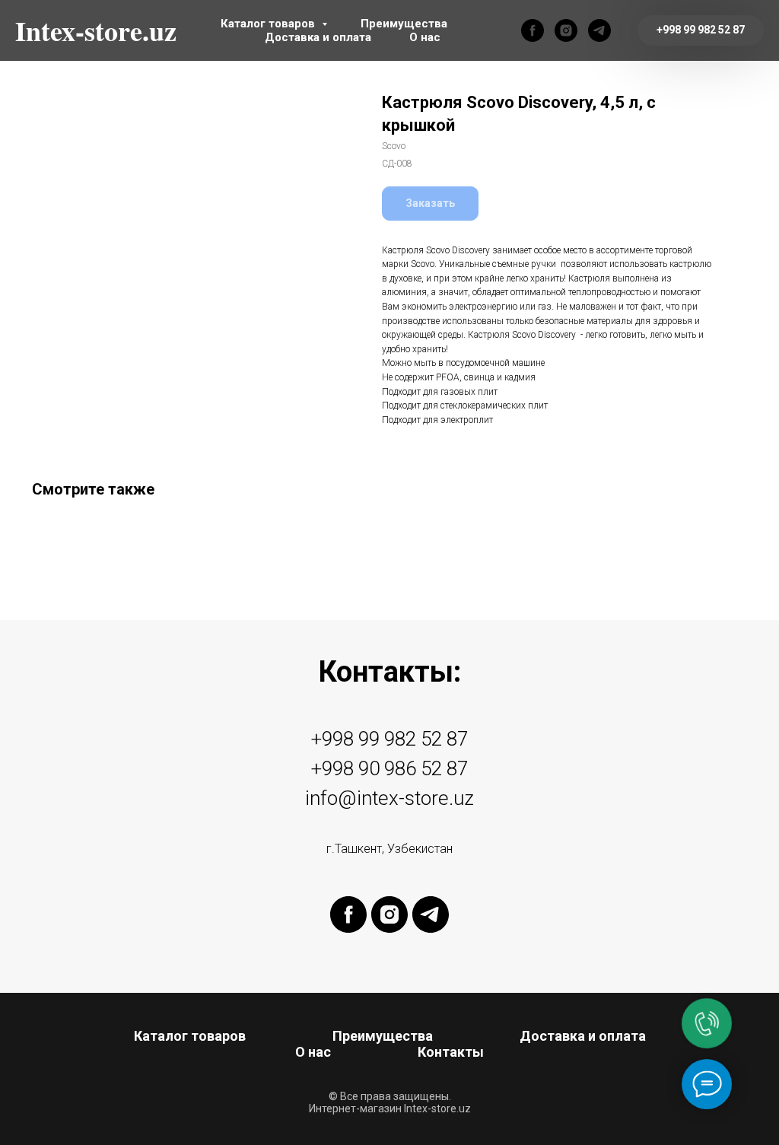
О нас (424, 37)
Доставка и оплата (318, 37)
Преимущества (404, 23)
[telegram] (599, 30)
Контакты (451, 1052)
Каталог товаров (269, 23)
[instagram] (566, 30)
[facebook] (532, 30)
